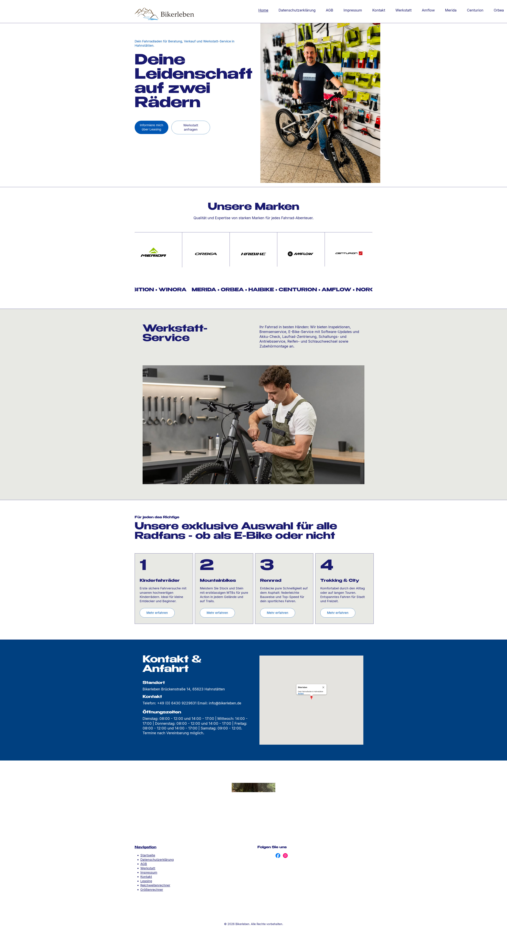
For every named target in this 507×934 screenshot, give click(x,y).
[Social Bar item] (278, 855)
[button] (311, 698)
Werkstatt (147, 868)
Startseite (147, 855)
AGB (143, 864)
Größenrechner (151, 889)
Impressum (148, 872)
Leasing (146, 881)
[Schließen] (323, 687)
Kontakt (146, 877)
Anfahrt (301, 693)
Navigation (145, 847)
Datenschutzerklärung (157, 860)
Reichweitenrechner (155, 885)
